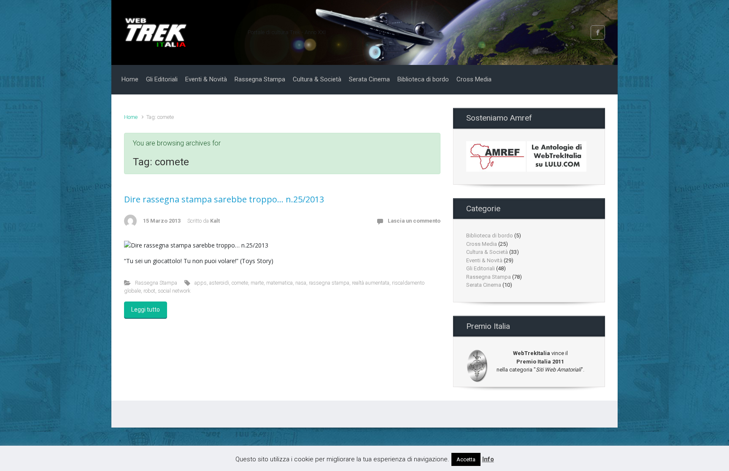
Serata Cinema (483, 285)
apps (200, 283)
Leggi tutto (145, 309)
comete (240, 283)
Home (131, 117)
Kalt (215, 221)
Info (488, 459)
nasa (300, 283)
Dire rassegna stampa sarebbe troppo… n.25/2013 (224, 199)
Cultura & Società (487, 252)
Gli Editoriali (480, 268)
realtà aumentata (370, 283)
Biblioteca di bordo (489, 235)
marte (257, 283)
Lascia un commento (414, 221)
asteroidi (219, 283)
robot (149, 291)
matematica (279, 283)
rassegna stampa (329, 283)
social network (174, 291)
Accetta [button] (465, 459)
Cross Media (481, 244)
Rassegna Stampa (156, 283)
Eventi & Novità (484, 260)
